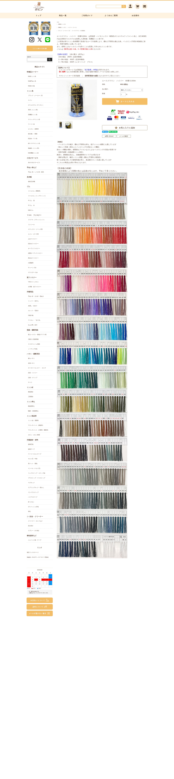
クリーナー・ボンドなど (35, 521)
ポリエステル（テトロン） (36, 105)
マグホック (31, 482)
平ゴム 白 (31, 205)
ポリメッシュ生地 (33, 506)
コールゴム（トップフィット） (37, 196)
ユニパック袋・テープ (34, 540)
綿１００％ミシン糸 (34, 143)
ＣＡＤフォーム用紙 (34, 344)
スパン (30, 100)
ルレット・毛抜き (33, 310)
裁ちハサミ (31, 358)
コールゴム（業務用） (34, 191)
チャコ (30, 382)
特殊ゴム (30, 210)
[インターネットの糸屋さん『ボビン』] (44, 10)
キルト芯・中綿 (32, 458)
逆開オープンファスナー (35, 253)
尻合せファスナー (33, 258)
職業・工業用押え (33, 411)
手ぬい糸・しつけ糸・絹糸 (36, 172)
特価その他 (31, 86)
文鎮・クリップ (32, 377)
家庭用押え (31, 406)
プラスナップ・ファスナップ (36, 478)
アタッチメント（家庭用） (36, 425)
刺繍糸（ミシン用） (34, 148)
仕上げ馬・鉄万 (32, 325)
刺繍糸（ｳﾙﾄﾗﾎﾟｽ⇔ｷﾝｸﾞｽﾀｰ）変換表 (38, 557)
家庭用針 (30, 392)
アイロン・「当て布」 (34, 320)
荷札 (29, 511)
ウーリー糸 (31, 124)
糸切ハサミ (31, 363)
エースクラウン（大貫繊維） (79, 30)
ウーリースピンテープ (34, 454)
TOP (58, 22)
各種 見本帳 (31, 181)
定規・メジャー (32, 372)
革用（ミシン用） (33, 110)
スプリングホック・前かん (36, 487)
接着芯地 (30, 444)
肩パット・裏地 (32, 463)
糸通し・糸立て (32, 306)
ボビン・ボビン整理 (34, 435)
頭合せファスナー (33, 243)
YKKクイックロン (33, 282)
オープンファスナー (34, 248)
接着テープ (31, 449)
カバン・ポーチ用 (33, 234)
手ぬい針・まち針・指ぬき (36, 296)
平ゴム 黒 (31, 200)
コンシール (31, 224)
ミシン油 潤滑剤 (33, 420)
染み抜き (30, 525)
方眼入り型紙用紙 (33, 339)
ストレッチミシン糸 (34, 119)
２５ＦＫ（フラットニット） (36, 219)
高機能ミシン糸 (61, 24)
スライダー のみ (33, 272)
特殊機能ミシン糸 (33, 153)
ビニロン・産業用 (33, 129)
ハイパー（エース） (72, 27)
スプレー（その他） (34, 530)
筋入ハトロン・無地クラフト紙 (37, 334)
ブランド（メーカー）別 (64, 30)
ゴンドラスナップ (33, 492)
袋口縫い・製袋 (32, 134)
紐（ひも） (31, 502)
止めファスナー (32, 239)
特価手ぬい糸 (32, 81)
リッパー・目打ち (33, 301)
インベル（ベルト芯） (34, 468)
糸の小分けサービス (34, 162)
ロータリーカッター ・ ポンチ (37, 368)
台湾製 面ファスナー (34, 286)
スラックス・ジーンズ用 (35, 229)
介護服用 (30, 263)
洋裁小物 (30, 315)
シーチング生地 (32, 349)
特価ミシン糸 (32, 76)
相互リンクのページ (33, 552)
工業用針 (30, 396)
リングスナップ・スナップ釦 (36, 473)
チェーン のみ (32, 267)
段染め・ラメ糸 (32, 138)
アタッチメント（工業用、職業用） (38, 430)
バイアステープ (32, 497)
